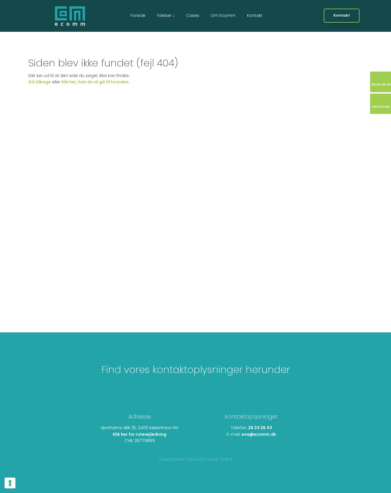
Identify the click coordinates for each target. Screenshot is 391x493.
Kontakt (254, 15)
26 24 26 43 (260, 428)
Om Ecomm (223, 15)
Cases (192, 15)
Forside (138, 15)
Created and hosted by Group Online (196, 459)
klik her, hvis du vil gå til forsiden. (96, 82)
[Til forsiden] (70, 16)
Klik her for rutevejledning (139, 434)
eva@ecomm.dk (259, 434)
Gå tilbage (39, 82)
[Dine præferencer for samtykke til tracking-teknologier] (10, 483)
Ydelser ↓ (166, 15)
